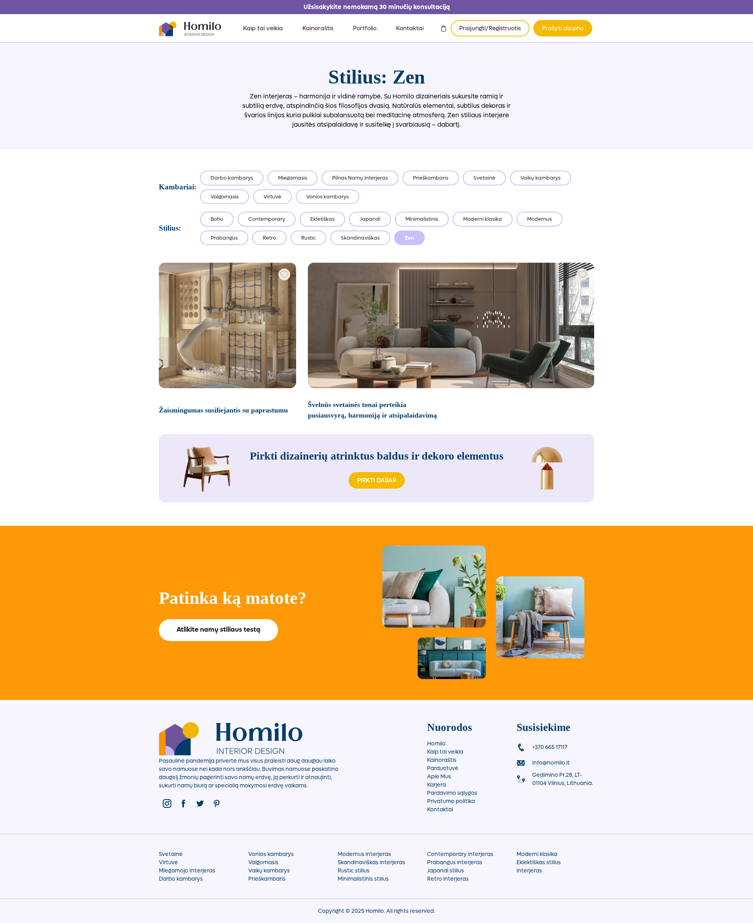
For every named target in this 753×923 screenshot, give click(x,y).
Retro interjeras (448, 879)
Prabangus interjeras (454, 862)
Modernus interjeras (364, 854)
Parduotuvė (442, 768)
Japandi (370, 219)
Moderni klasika (482, 219)
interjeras (529, 870)
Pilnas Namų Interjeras (360, 177)
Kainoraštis (317, 28)
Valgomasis (224, 196)
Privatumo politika (451, 801)
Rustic (308, 237)
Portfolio (364, 28)
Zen (409, 237)
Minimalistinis (422, 219)
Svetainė (484, 177)
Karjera (436, 785)
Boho (217, 219)
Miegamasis (292, 177)
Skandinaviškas (360, 237)
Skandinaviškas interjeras (371, 862)
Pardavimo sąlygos (452, 793)
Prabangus (224, 237)
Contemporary (266, 219)
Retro (269, 237)
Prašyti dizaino (563, 28)
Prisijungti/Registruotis (490, 28)
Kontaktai (410, 28)
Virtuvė (272, 196)
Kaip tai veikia (263, 28)
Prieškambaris (430, 177)
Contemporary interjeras (460, 854)
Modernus (539, 219)
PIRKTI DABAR (376, 480)
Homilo (436, 743)
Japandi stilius (445, 870)
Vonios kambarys (327, 196)
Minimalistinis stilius (363, 879)
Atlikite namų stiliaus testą (218, 629)
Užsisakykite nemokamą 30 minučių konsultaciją (377, 7)
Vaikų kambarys (540, 177)
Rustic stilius (353, 870)
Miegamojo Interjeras (187, 870)
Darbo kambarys (232, 177)
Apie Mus (439, 776)
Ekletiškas (322, 219)
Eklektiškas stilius (539, 862)
